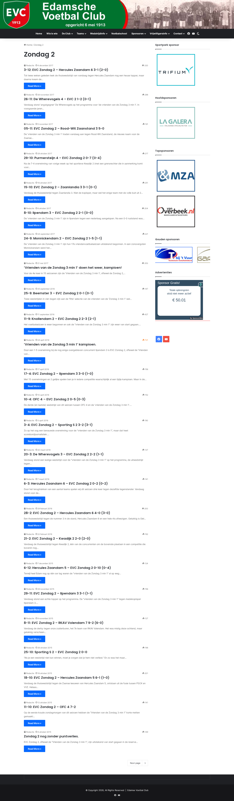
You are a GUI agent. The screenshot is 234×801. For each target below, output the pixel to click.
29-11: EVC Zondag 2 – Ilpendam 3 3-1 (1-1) (58, 593)
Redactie (30, 65)
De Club (66, 33)
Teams (80, 33)
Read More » (34, 86)
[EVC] (117, 14)
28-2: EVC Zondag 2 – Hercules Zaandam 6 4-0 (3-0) (67, 513)
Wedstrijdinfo (97, 33)
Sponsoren (137, 33)
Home (39, 33)
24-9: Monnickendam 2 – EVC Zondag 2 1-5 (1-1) (63, 238)
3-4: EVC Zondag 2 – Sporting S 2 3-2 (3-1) (58, 425)
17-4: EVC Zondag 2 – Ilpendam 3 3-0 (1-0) (58, 373)
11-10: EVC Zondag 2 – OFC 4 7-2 (50, 707)
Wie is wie (51, 33)
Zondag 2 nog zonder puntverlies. (51, 736)
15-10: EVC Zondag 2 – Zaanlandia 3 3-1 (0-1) (60, 187)
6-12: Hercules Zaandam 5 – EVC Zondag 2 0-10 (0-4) (67, 568)
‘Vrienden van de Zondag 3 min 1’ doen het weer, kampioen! (73, 267)
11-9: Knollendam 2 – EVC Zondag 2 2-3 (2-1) (60, 319)
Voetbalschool (119, 33)
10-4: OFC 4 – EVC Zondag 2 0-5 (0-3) (54, 399)
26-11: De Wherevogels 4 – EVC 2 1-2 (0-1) (57, 99)
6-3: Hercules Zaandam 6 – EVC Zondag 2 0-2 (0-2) (66, 483)
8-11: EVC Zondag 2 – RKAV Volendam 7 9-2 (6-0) (63, 623)
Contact (178, 33)
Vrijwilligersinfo (158, 33)
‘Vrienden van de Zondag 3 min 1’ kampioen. (60, 344)
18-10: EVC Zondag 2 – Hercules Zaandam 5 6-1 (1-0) (66, 677)
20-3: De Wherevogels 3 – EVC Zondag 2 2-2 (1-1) (64, 454)
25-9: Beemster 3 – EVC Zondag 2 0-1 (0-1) (58, 293)
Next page (135, 763)
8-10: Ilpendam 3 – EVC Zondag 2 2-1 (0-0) (58, 213)
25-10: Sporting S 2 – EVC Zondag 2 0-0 (55, 652)
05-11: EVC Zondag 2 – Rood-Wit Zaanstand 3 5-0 (64, 128)
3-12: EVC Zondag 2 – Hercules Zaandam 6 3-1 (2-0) (66, 70)
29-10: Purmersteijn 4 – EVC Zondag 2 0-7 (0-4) (62, 158)
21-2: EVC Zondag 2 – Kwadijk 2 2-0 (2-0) (57, 538)
